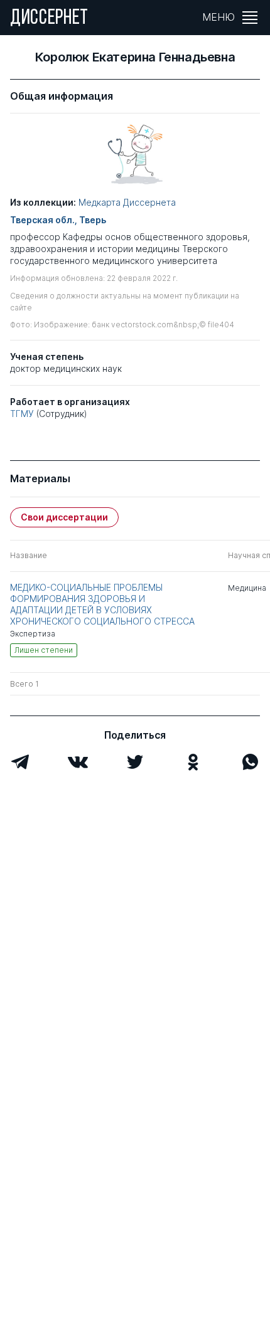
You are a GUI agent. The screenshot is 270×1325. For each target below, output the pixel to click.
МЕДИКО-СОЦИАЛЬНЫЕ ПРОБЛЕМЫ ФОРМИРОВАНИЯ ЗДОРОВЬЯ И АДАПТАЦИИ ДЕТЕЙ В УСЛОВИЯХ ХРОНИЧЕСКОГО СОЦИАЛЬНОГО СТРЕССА (102, 604)
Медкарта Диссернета (127, 202)
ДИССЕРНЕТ (49, 18)
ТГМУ (22, 413)
